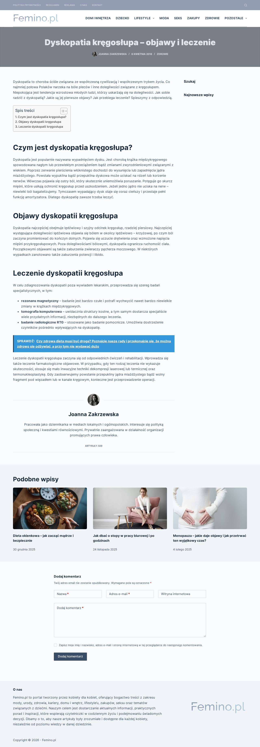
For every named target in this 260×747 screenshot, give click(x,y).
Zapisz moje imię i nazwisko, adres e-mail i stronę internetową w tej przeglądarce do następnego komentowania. (131, 645)
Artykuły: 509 (93, 445)
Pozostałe (234, 18)
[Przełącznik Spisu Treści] (61, 111)
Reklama (69, 5)
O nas (83, 5)
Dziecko (122, 18)
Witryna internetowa (175, 594)
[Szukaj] (245, 5)
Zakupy (193, 18)
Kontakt (97, 5)
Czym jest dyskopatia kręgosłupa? (42, 117)
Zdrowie (212, 18)
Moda (164, 18)
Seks (178, 18)
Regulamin (52, 5)
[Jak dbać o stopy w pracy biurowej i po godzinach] (130, 508)
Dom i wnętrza (98, 18)
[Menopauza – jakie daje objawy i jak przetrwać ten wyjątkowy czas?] (210, 508)
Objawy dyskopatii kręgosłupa (39, 121)
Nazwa (63, 594)
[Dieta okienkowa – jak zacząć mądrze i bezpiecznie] (50, 508)
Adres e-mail (119, 594)
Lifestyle (142, 18)
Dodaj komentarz (70, 608)
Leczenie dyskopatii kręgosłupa (40, 126)
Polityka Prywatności (27, 5)
